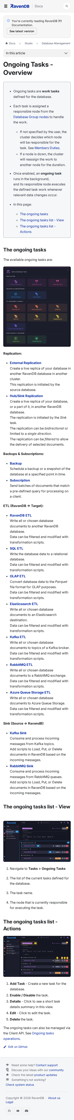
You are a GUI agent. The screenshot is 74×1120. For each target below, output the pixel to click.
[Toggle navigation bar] (5, 6)
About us (54, 1098)
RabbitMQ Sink (21, 766)
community (56, 1070)
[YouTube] (17, 1110)
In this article (15, 53)
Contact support (47, 1065)
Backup (16, 463)
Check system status (20, 1084)
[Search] (67, 6)
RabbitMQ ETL (21, 665)
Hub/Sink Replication (26, 396)
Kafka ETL (18, 637)
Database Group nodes (31, 117)
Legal (9, 1102)
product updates (45, 1075)
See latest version (21, 31)
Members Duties (47, 148)
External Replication (25, 363)
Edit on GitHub (18, 1046)
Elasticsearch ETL (24, 604)
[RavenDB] (20, 6)
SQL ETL (16, 548)
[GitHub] (9, 1110)
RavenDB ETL (21, 515)
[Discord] (26, 1110)
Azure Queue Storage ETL (30, 692)
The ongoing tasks (34, 214)
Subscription (20, 480)
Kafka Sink (18, 733)
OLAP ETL (18, 576)
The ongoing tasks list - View (42, 220)
